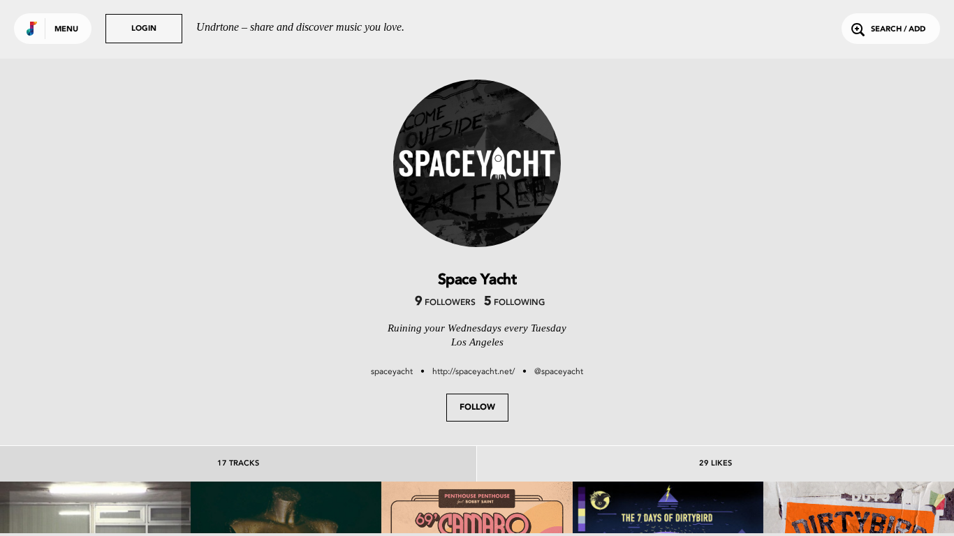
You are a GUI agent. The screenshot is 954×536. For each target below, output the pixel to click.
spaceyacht (392, 371)
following (514, 303)
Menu (66, 30)
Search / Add (898, 30)
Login (143, 29)
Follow (477, 407)
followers (445, 303)
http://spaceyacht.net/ (473, 371)
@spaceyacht (558, 371)
